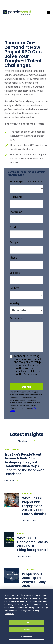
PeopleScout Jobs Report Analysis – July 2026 (34, 580)
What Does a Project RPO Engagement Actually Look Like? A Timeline (34, 506)
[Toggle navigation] (48, 12)
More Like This (25, 441)
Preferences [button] (9, 614)
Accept (26, 622)
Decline (26, 630)
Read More (9, 480)
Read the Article (29, 520)
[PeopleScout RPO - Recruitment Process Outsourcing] (17, 12)
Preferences (26, 637)
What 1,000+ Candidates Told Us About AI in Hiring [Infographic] (33, 544)
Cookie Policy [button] (28, 608)
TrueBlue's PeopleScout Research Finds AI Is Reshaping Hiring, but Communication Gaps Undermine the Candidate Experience (24, 464)
